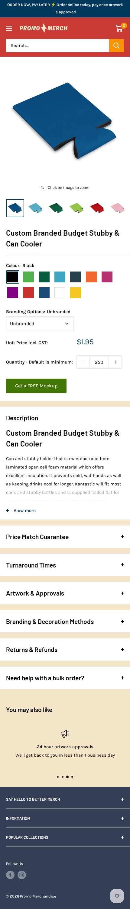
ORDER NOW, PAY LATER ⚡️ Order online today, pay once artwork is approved (65, 8)
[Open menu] (9, 28)
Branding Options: (38, 311)
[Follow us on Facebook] (10, 875)
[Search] (116, 45)
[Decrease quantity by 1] (83, 362)
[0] (119, 28)
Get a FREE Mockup (36, 386)
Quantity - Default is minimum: (39, 362)
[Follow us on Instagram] (22, 875)
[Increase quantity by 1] (115, 362)
